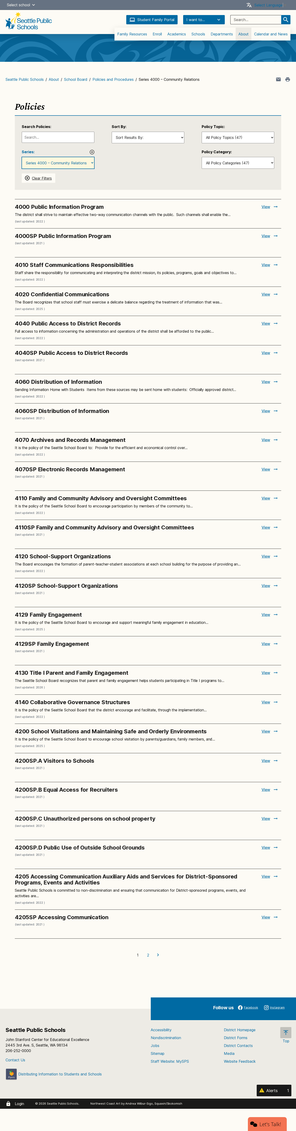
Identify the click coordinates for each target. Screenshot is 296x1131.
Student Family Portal (155, 19)
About (243, 34)
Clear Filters (42, 178)
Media (229, 1053)
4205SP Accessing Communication (61, 917)
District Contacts (238, 1045)
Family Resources (132, 34)
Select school (18, 5)
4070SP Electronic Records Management (70, 469)
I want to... (195, 19)
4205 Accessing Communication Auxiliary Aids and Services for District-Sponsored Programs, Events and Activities (126, 879)
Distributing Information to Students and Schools (59, 1074)
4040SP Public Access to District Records (71, 353)
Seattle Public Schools (25, 79)
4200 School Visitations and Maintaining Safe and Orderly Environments (111, 731)
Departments (222, 34)
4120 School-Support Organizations (63, 556)
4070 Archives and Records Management (70, 440)
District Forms (235, 1037)
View (266, 206)
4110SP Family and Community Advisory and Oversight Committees (104, 527)
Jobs (155, 1045)
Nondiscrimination (166, 1037)
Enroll (157, 34)
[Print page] (287, 79)
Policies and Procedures (113, 79)
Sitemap (157, 1053)
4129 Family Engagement (48, 614)
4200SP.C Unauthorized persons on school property (85, 818)
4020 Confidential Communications (62, 294)
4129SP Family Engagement (52, 643)
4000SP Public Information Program (63, 236)
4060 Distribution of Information (58, 381)
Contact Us (15, 1060)
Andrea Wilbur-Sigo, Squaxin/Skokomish (153, 1103)
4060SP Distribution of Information (62, 411)
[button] (33, 5)
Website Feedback (240, 1061)
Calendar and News (271, 34)
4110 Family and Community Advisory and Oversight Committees (101, 498)
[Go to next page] (158, 955)
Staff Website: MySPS (170, 1061)
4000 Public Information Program (59, 206)
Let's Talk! (270, 1124)
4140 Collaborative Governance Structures (72, 702)
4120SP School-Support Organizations (66, 585)
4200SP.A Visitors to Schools (54, 760)
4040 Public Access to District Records (68, 323)
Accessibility (161, 1030)
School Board (75, 79)
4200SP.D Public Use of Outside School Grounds (80, 847)
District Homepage (240, 1030)
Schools (198, 34)
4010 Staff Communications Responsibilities (74, 265)
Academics (176, 34)
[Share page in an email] (278, 79)
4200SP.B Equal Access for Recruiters (66, 789)
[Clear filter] (92, 152)
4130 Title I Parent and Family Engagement (71, 672)
